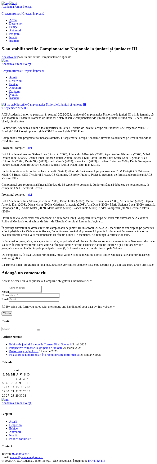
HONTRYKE (96, 460)
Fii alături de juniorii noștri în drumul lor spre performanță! (44, 354)
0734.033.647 (20, 453)
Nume (5, 295)
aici (30, 147)
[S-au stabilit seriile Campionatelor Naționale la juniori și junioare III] (44, 104)
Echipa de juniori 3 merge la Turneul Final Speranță (40, 344)
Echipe (13, 428)
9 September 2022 (13, 108)
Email (5, 299)
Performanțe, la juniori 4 (23, 351)
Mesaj (5, 291)
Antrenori (15, 432)
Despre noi (15, 425)
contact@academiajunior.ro (26, 457)
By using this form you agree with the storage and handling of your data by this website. (60, 306)
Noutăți (13, 57)
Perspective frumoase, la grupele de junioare (35, 347)
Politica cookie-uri (20, 438)
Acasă (5, 57)
